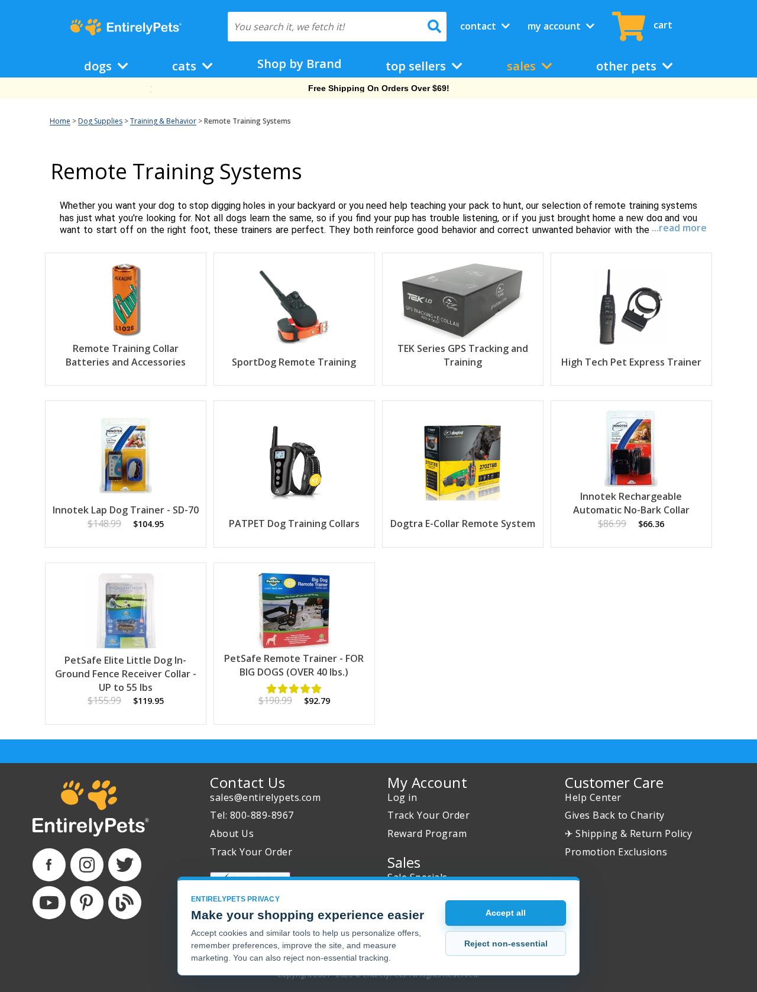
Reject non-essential (506, 943)
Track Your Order (251, 851)
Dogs (99, 66)
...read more (679, 227)
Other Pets (627, 66)
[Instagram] (86, 864)
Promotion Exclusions (616, 851)
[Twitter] (124, 864)
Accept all (506, 912)
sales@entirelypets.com (265, 797)
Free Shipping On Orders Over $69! (378, 88)
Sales (523, 66)
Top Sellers (417, 66)
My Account (555, 26)
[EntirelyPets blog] (124, 902)
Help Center (593, 797)
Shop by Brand (299, 64)
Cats (185, 66)
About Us (232, 833)
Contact (479, 26)
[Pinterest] (86, 902)
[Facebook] (49, 864)
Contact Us (247, 782)
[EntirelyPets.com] (125, 27)
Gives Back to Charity (615, 815)
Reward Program (427, 833)
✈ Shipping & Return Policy (628, 833)
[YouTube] (49, 902)
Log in (402, 797)
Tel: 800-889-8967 (252, 815)
